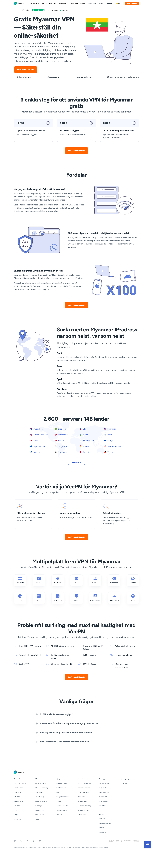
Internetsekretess (84, 788)
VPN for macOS (19, 788)
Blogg (37, 819)
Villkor (58, 801)
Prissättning (92, 3)
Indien (85, 434)
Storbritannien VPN (106, 823)
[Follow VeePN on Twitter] (21, 840)
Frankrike (111, 429)
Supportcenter (61, 783)
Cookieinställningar (63, 810)
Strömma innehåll (84, 783)
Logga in (109, 3)
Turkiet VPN (103, 832)
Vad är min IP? (104, 783)
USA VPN (102, 819)
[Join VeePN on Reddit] (33, 840)
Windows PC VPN (20, 783)
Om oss (59, 815)
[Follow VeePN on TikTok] (27, 840)
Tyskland (111, 452)
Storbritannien (114, 446)
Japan (36, 440)
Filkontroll (102, 806)
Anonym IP (81, 797)
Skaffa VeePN (132, 3)
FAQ (57, 792)
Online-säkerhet (83, 792)
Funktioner (62, 3)
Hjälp (101, 3)
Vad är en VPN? (77, 3)
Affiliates (124, 783)
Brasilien (62, 429)
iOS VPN (17, 797)
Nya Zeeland (39, 446)
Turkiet (85, 452)
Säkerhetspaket (48, 3)
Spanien (86, 446)
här (37, 134)
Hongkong (63, 434)
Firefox (16, 810)
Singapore (62, 446)
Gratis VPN (17, 819)
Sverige (36, 452)
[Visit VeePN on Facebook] (14, 840)
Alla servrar (76, 462)
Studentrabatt (40, 810)
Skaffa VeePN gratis (25, 69)
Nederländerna (89, 440)
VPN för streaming (84, 810)
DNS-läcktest (104, 792)
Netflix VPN (82, 815)
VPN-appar (32, 3)
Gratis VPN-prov (41, 801)
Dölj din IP (102, 788)
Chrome (17, 806)
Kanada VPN (103, 828)
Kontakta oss (61, 788)
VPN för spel (82, 801)
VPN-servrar (39, 815)
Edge (16, 815)
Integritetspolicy (62, 797)
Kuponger (38, 806)
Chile (84, 429)
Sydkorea (62, 452)
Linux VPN (17, 792)
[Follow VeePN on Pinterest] (40, 840)
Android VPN (18, 801)
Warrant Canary (62, 806)
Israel (109, 434)
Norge (110, 440)
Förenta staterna (40, 434)
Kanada (61, 440)
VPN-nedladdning (41, 788)
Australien (38, 429)
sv (119, 3)
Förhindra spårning (84, 806)
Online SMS (103, 797)
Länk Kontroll (104, 801)
